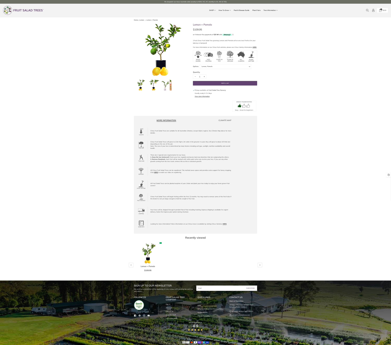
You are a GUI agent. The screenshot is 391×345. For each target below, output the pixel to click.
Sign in (168, 304)
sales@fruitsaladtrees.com (241, 315)
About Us (169, 308)
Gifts (199, 305)
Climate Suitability (204, 316)
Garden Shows (203, 312)
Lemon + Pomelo (148, 266)
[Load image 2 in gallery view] (154, 85)
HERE (254, 47)
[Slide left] (131, 265)
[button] (212, 10)
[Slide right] (260, 265)
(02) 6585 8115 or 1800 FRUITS (242, 311)
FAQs (199, 302)
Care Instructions (171, 318)
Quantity (196, 72)
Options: (196, 66)
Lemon (141, 20)
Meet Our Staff (171, 315)
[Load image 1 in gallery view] (140, 85)
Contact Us (169, 311)
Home (136, 20)
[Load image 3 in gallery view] (167, 85)
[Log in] (373, 10)
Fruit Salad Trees (198, 339)
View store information (202, 96)
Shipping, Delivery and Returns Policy (210, 309)
